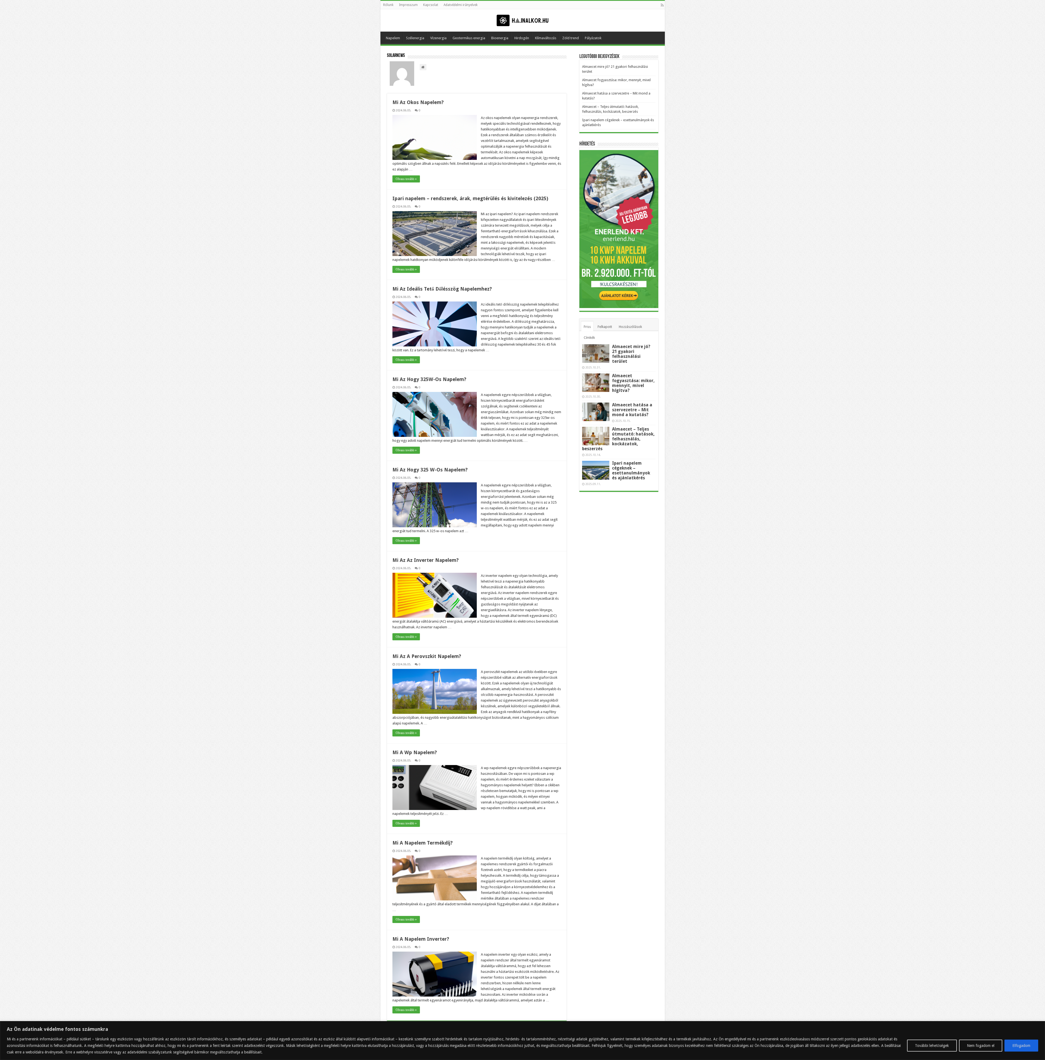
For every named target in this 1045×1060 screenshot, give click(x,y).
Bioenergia (499, 38)
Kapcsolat (430, 5)
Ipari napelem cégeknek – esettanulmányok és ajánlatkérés (631, 470)
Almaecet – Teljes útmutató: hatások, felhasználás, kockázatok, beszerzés (618, 439)
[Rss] (662, 5)
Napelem (393, 38)
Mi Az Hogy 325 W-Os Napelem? (430, 470)
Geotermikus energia (469, 38)
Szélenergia (415, 38)
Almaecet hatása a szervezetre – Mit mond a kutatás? (632, 409)
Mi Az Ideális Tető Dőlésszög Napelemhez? (442, 289)
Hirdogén (521, 38)
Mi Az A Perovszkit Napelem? (426, 656)
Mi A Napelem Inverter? (420, 939)
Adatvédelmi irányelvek (461, 5)
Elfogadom (1021, 1045)
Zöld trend (570, 38)
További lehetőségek (932, 1045)
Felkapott (605, 327)
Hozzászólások (630, 327)
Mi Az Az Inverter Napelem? (425, 560)
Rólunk (388, 5)
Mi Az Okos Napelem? (418, 102)
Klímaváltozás (545, 38)
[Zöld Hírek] (522, 20)
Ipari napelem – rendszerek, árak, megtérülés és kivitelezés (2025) (470, 198)
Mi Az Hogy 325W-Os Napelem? (429, 379)
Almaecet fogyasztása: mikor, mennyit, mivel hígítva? (633, 383)
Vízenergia (438, 38)
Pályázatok (593, 38)
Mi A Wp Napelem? (414, 752)
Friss (587, 327)
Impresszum (408, 5)
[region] (522, 1040)
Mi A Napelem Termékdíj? (422, 843)
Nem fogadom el (980, 1045)
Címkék (589, 338)
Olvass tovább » (406, 179)
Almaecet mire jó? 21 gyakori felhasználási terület (631, 354)
